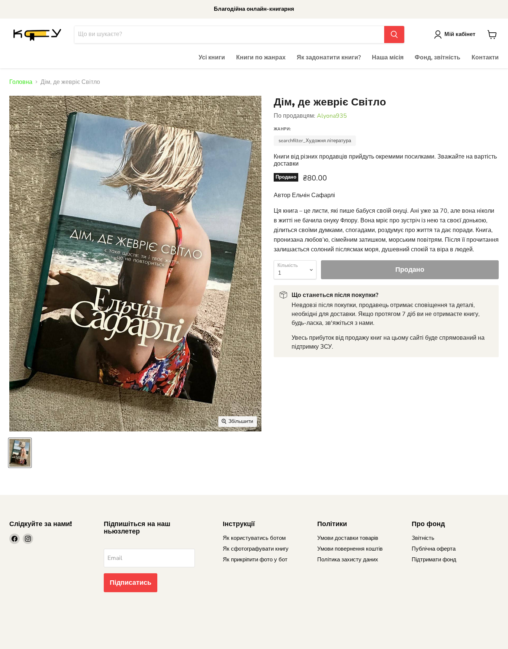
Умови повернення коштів (350, 548)
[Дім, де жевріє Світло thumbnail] (20, 452)
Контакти (485, 57)
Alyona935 (332, 116)
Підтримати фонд (434, 559)
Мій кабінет (459, 34)
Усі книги (212, 57)
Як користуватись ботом (254, 538)
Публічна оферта (434, 548)
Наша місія (387, 57)
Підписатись (130, 582)
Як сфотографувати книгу (256, 548)
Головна (20, 82)
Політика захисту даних (347, 559)
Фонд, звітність (437, 57)
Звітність (423, 538)
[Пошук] (394, 34)
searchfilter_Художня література (315, 140)
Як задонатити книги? (329, 57)
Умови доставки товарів (347, 538)
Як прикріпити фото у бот (255, 559)
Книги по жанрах (261, 57)
